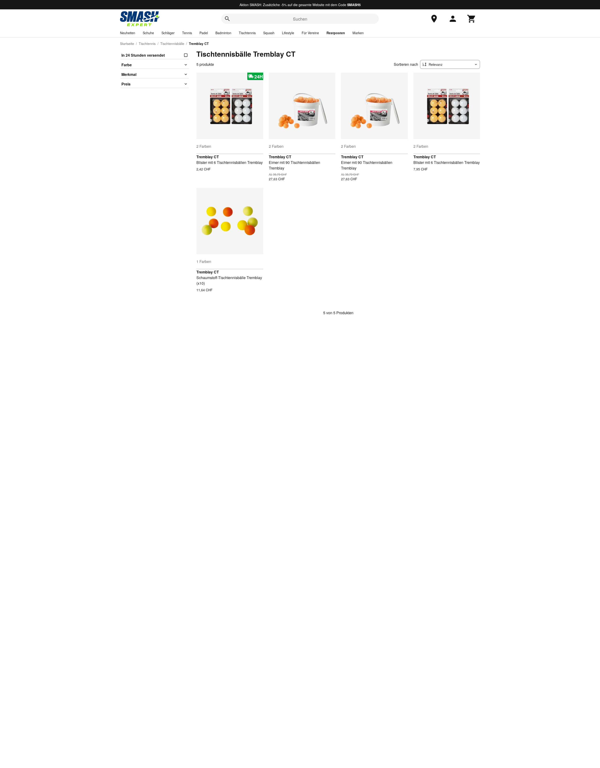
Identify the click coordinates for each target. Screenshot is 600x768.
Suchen (300, 19)
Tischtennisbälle (172, 43)
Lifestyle (288, 32)
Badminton (223, 32)
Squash (268, 32)
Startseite (127, 43)
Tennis (187, 32)
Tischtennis (247, 32)
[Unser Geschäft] (434, 18)
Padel (203, 32)
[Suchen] (227, 19)
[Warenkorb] (471, 18)
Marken (358, 32)
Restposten (335, 32)
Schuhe (148, 32)
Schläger (168, 32)
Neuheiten (127, 32)
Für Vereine (310, 32)
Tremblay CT (207, 156)
